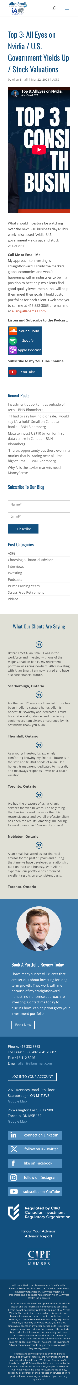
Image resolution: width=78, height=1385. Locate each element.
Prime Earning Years (24, 586)
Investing (15, 573)
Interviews (16, 566)
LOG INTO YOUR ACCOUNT (32, 1076)
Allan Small (20, 79)
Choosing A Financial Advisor (30, 560)
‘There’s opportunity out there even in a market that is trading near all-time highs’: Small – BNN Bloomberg (39, 455)
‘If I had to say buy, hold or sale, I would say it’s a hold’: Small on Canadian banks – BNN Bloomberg (38, 421)
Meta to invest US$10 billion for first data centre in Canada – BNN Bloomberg (36, 438)
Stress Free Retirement (26, 592)
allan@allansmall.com (29, 311)
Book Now (23, 1024)
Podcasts (15, 579)
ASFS (55, 79)
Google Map (17, 1101)
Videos (13, 599)
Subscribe (23, 529)
